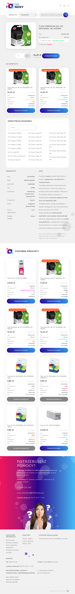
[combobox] (28, 14)
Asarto (49, 44)
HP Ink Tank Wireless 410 (17, 156)
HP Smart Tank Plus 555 (57, 137)
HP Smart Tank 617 (35, 156)
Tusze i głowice (27, 541)
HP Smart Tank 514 (35, 133)
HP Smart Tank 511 (14, 160)
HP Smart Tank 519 (35, 148)
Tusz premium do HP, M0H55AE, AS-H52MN (54, 538)
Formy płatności (11, 545)
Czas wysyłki (10, 540)
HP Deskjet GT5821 (14, 144)
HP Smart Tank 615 (35, 152)
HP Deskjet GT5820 (15, 141)
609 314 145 (25, 487)
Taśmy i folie (26, 543)
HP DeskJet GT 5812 (15, 137)
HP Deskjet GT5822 (14, 148)
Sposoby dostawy (12, 543)
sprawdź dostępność (21, 399)
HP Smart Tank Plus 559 (57, 141)
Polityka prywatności (13, 550)
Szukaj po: (13, 15)
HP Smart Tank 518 (35, 144)
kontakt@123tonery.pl (33, 493)
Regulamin (10, 547)
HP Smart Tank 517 (35, 141)
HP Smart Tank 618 (35, 160)
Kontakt (9, 552)
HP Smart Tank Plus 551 (57, 133)
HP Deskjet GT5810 (14, 133)
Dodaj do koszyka (51, 56)
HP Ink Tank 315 (13, 152)
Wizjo (60, 591)
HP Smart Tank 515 (35, 137)
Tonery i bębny (27, 538)
